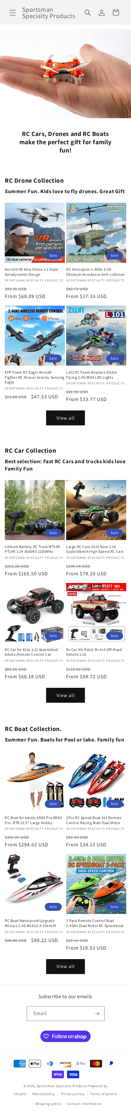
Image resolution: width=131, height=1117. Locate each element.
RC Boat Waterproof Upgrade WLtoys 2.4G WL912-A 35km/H (30, 923)
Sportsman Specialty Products (62, 1086)
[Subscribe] (97, 1013)
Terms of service (103, 1094)
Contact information (84, 1103)
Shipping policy (48, 1103)
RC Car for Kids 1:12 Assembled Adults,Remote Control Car (31, 652)
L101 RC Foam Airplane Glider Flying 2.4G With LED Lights (91, 375)
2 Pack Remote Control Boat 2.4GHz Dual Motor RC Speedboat (95, 923)
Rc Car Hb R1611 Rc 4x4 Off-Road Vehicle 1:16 (94, 652)
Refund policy (43, 1094)
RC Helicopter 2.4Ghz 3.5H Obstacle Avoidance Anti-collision (95, 272)
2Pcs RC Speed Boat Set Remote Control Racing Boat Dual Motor (93, 820)
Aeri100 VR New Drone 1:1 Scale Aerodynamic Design (32, 272)
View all (66, 418)
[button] (13, 13)
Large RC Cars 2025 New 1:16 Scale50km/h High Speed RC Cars (95, 549)
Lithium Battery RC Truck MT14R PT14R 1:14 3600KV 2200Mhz (32, 549)
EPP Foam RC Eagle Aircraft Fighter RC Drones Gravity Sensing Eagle (35, 377)
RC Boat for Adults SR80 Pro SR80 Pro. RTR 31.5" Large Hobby (33, 820)
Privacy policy (73, 1094)
